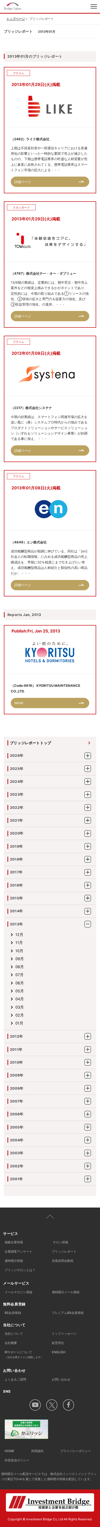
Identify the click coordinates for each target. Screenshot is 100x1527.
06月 (19, 983)
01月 (19, 1023)
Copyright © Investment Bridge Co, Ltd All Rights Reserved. (50, 1519)
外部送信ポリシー (17, 1460)
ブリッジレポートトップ (30, 743)
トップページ (15, 19)
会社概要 (11, 1343)
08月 (19, 967)
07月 (19, 975)
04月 (19, 999)
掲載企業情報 (14, 1242)
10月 (19, 951)
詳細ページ (22, 182)
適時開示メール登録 (65, 1292)
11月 (19, 942)
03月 (19, 1007)
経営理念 (58, 1343)
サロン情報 (60, 1242)
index (30, 6)
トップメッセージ (64, 1333)
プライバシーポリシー (75, 1451)
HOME (9, 1451)
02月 (19, 1015)
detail (18, 703)
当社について (14, 1333)
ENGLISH (58, 1352)
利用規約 (37, 1451)
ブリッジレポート (64, 1251)
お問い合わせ (61, 1379)
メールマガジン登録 (18, 1292)
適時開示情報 (14, 1261)
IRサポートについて (24, 1354)
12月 (19, 934)
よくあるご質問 (15, 1379)
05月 (19, 991)
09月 (19, 959)
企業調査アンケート (18, 1251)
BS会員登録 (13, 1313)
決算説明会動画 (62, 1261)
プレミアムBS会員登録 (68, 1313)
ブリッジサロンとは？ (20, 1270)
